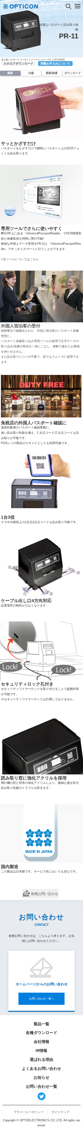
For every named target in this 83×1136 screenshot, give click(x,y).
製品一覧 (41, 1024)
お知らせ (41, 1077)
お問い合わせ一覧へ (41, 998)
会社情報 (41, 1042)
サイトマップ (60, 1112)
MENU (77, 6)
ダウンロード (72, 73)
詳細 (40, 894)
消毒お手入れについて (55, 63)
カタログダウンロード (18, 63)
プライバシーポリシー (29, 1112)
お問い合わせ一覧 (41, 1086)
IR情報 (41, 1050)
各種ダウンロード (41, 1033)
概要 (10, 73)
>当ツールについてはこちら (20, 259)
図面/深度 (52, 73)
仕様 (31, 73)
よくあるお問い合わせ (41, 1068)
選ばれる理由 (41, 1059)
